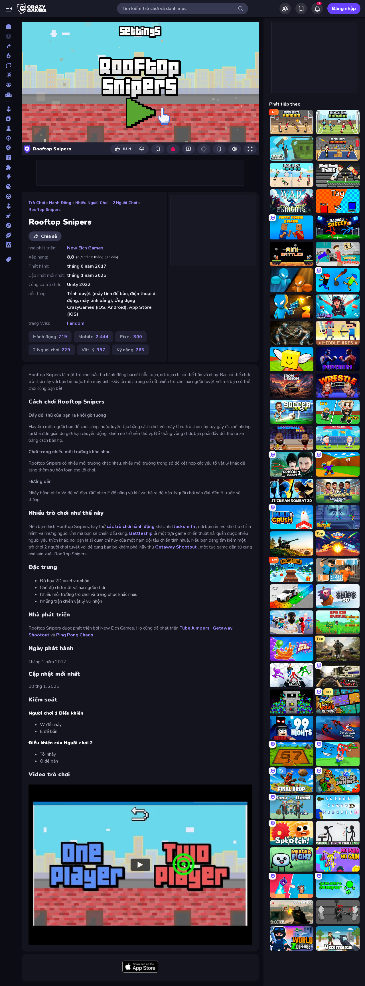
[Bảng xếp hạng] (8, 94)
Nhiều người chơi (92, 202)
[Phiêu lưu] (8, 225)
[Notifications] (317, 8)
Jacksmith (184, 526)
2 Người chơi (125, 202)
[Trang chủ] (8, 26)
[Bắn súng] (8, 138)
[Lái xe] (8, 196)
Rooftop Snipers (44, 209)
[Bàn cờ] (8, 128)
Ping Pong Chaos (74, 635)
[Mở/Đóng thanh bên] (9, 8)
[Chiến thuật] (8, 148)
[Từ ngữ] (8, 245)
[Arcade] (8, 109)
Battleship (141, 533)
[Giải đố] (8, 167)
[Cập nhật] (8, 65)
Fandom (75, 323)
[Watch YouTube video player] (140, 864)
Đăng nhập (344, 8)
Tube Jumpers (195, 628)
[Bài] (8, 119)
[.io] (8, 186)
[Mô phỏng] (8, 206)
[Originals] (8, 75)
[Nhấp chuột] (8, 216)
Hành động (60, 202)
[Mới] (8, 46)
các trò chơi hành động (131, 526)
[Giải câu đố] (8, 157)
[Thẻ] (8, 259)
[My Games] (301, 8)
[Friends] (285, 8)
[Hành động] (8, 177)
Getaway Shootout (176, 547)
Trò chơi (37, 202)
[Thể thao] (8, 235)
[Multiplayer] (8, 85)
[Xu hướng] (8, 56)
